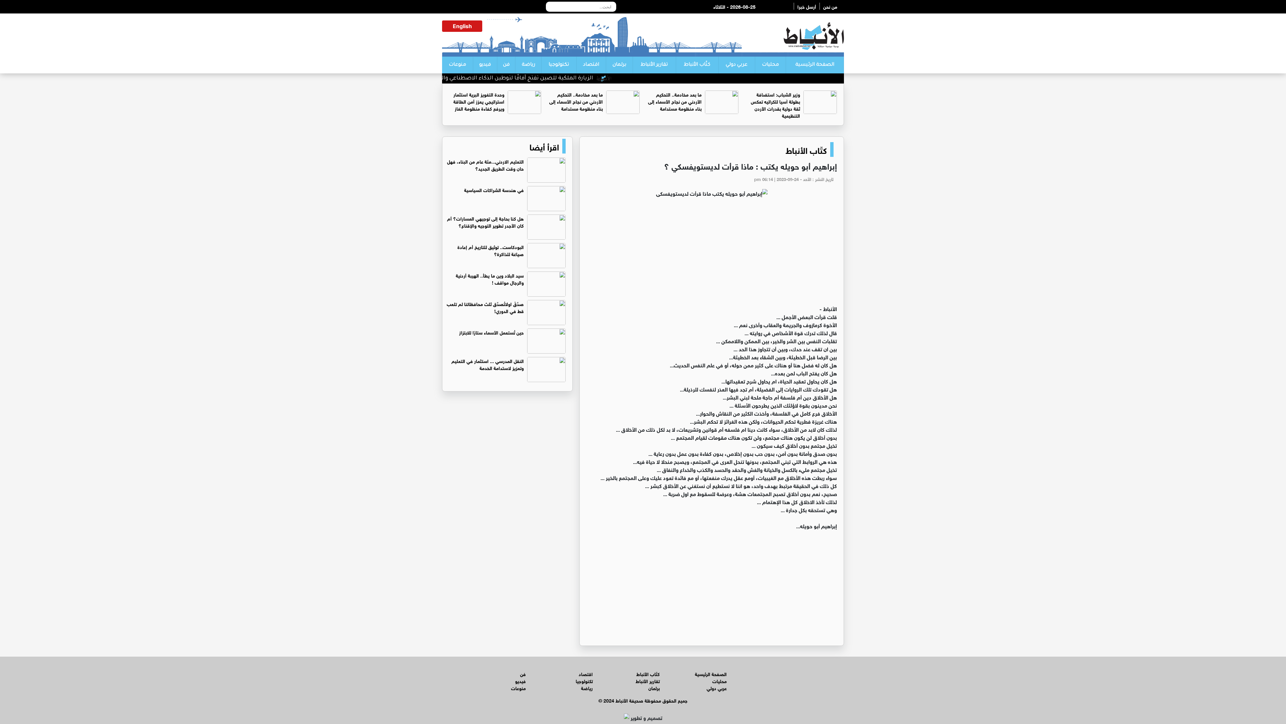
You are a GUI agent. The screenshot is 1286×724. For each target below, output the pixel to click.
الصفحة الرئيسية (814, 65)
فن (506, 65)
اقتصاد (591, 65)
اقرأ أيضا (544, 146)
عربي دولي (736, 65)
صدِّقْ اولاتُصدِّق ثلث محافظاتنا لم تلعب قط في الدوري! (485, 307)
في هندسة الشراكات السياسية (494, 189)
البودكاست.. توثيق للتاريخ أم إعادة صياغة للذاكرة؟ (490, 250)
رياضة (528, 65)
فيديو (485, 65)
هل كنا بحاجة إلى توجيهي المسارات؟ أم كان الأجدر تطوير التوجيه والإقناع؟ (485, 221)
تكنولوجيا (559, 65)
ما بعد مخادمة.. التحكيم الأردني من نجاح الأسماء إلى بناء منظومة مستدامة (675, 101)
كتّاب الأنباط (697, 65)
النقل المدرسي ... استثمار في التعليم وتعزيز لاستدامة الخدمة (487, 364)
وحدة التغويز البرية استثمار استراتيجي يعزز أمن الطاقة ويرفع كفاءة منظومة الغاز (478, 101)
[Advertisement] (712, 254)
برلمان (619, 65)
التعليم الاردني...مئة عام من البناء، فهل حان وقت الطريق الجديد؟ (485, 164)
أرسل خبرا (806, 6)
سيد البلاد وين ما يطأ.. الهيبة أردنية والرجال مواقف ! (490, 278)
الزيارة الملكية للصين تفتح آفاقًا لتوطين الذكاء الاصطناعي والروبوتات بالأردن (525, 78)
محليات (770, 65)
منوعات (457, 65)
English (462, 26)
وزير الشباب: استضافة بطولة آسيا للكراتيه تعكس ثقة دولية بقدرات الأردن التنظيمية (775, 104)
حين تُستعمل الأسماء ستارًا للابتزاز (491, 332)
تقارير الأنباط (654, 65)
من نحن (830, 6)
